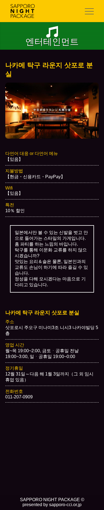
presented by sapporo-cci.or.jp (52, 504)
